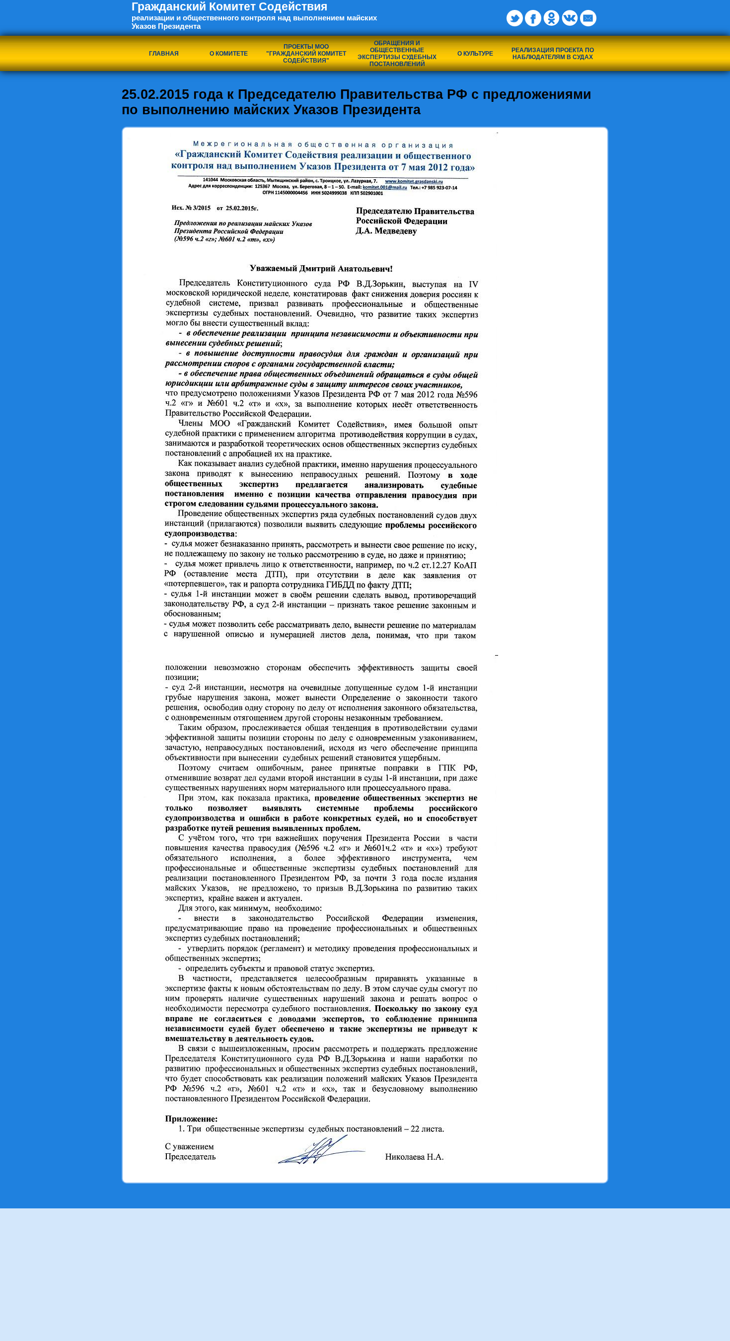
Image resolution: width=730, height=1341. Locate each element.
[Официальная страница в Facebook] (533, 18)
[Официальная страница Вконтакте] (570, 18)
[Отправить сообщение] (588, 18)
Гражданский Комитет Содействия (254, 15)
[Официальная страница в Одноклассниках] (551, 18)
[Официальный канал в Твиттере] (515, 18)
